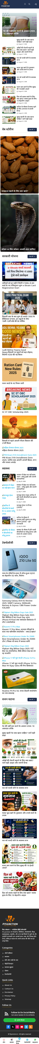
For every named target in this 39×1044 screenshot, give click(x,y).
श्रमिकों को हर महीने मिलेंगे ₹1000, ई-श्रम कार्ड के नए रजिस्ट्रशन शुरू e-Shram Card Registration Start (19, 285)
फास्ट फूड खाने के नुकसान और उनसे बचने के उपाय (25, 69)
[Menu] (35, 4)
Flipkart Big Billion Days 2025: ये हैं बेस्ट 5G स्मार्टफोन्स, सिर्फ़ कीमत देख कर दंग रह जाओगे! (19, 651)
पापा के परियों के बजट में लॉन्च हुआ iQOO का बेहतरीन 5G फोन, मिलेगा (18, 574)
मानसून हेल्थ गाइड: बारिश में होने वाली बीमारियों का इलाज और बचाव (27, 497)
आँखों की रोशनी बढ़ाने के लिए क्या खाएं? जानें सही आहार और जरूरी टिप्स (25, 50)
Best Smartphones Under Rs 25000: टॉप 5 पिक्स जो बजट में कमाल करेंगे (18, 640)
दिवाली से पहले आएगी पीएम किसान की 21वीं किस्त (17, 442)
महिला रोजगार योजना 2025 (13, 450)
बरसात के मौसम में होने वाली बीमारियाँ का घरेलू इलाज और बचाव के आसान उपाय (27, 532)
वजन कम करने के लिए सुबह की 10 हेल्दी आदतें (26, 88)
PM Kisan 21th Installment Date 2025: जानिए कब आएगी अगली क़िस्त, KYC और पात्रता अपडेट (19, 460)
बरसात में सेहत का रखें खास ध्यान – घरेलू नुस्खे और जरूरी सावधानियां (27, 487)
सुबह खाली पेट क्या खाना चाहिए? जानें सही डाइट (25, 41)
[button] (29, 4)
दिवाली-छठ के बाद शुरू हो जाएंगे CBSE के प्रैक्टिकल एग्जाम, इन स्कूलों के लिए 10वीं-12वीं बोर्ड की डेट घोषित (18, 319)
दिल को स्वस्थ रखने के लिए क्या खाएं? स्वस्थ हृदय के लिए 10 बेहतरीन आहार (27, 99)
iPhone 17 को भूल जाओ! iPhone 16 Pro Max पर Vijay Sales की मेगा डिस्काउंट (19, 664)
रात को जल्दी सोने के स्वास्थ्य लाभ (26, 59)
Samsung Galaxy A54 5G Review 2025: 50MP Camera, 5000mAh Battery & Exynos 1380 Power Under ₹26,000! (19, 604)
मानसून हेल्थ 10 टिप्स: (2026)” (24, 506)
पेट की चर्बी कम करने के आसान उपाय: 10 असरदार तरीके (18, 727)
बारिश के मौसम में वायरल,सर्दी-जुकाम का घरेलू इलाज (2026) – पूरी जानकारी (26, 521)
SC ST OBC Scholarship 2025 (15, 412)
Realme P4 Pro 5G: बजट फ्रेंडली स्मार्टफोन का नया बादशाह (19, 692)
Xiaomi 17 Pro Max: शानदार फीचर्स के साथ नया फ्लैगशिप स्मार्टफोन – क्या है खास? (19, 630)
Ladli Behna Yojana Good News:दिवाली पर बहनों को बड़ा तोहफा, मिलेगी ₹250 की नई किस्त (17, 352)
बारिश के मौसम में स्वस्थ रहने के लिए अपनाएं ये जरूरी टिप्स (26, 109)
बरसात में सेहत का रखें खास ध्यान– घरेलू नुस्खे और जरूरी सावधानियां (26, 477)
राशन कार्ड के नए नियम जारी (13, 383)
